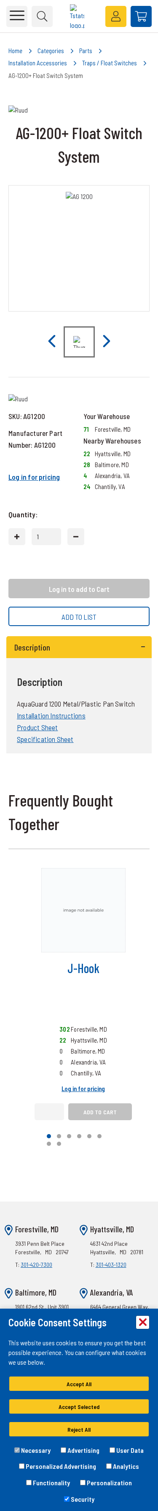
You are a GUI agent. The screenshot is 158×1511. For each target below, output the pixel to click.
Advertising (82, 1450)
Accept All (79, 1383)
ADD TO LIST (79, 617)
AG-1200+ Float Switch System (45, 75)
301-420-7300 (36, 1264)
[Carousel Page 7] (49, 1144)
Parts (85, 50)
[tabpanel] (79, 695)
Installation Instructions (51, 715)
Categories (50, 50)
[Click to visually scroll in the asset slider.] (51, 342)
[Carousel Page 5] (89, 1136)
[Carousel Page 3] (69, 1136)
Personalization (109, 1483)
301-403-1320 (111, 1264)
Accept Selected (79, 1406)
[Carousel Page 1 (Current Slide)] (49, 1136)
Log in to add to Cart (79, 589)
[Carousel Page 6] (99, 1136)
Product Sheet (37, 727)
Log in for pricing (34, 477)
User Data (129, 1450)
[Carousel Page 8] (59, 1144)
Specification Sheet (45, 739)
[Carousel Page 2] (59, 1136)
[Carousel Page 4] (79, 1136)
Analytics (125, 1466)
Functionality (51, 1483)
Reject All (79, 1429)
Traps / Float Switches (109, 63)
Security (82, 1499)
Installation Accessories (37, 63)
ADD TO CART (100, 1112)
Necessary (35, 1450)
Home (15, 50)
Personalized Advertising (60, 1466)
